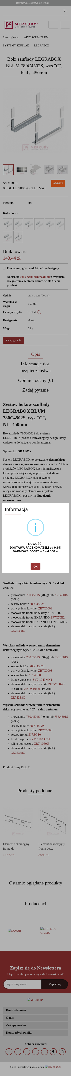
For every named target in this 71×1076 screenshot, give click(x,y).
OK (35, 567)
